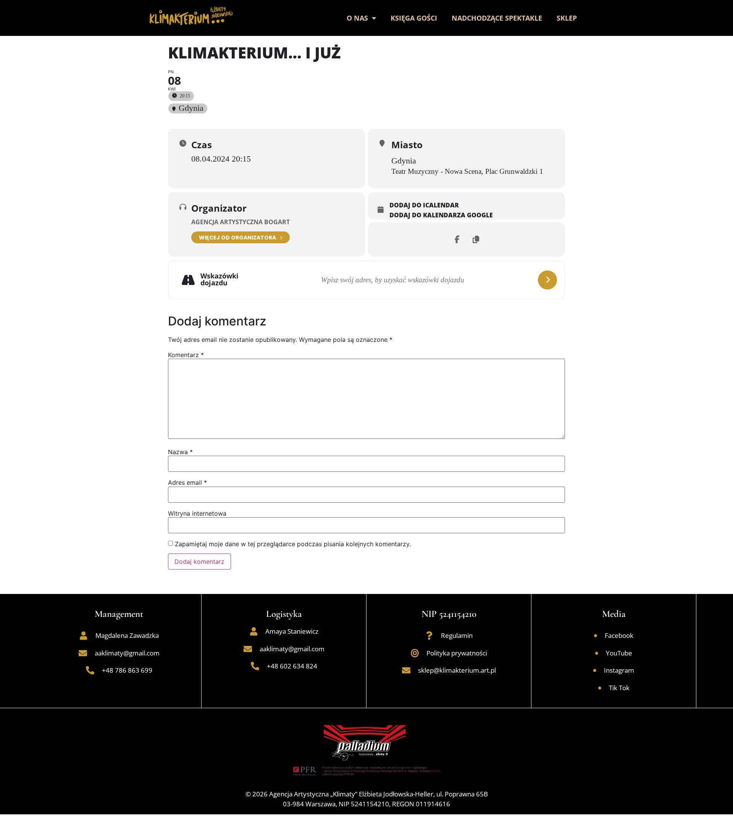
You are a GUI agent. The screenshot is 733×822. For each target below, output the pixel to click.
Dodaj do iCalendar (424, 205)
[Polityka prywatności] (414, 653)
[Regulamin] (429, 635)
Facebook (619, 635)
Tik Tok (619, 687)
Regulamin (457, 635)
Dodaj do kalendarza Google (441, 215)
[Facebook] (595, 635)
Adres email (187, 482)
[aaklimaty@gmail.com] (83, 653)
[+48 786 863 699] (90, 670)
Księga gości (414, 18)
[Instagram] (594, 670)
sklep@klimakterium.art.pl (457, 670)
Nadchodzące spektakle (497, 18)
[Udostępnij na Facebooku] (457, 239)
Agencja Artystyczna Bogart (240, 222)
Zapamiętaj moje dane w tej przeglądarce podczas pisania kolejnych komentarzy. (293, 544)
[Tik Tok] (599, 687)
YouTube (619, 653)
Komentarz (186, 355)
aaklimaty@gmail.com (127, 653)
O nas (357, 18)
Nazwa (180, 452)
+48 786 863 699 (127, 670)
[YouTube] (596, 653)
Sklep (567, 18)
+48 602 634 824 (292, 666)
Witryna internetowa (197, 513)
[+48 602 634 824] (255, 666)
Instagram (619, 670)
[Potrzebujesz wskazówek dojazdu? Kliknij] (547, 280)
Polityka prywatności (456, 653)
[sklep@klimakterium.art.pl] (406, 670)
